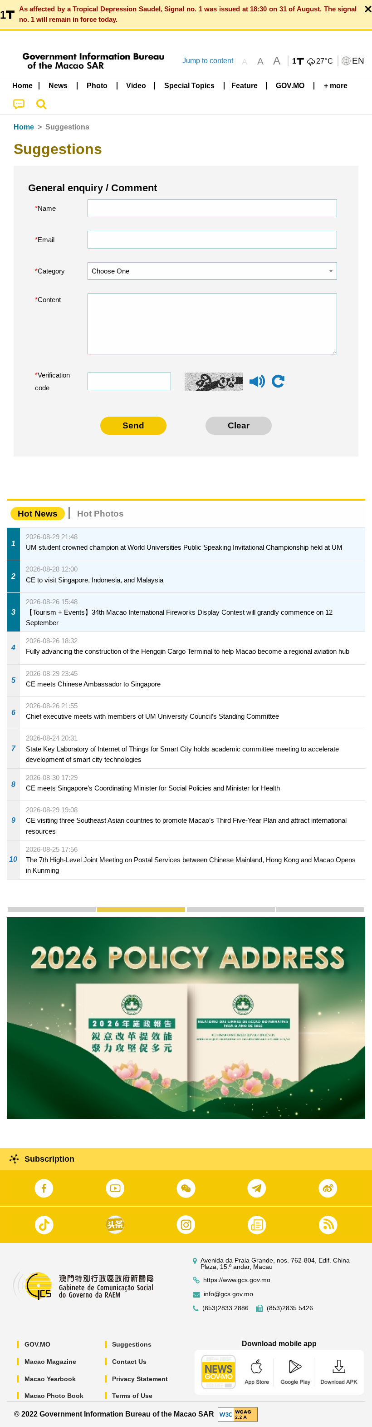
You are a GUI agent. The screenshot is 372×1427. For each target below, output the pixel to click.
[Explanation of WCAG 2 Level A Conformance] (238, 1413)
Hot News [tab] (38, 513)
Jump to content (207, 61)
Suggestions (132, 1344)
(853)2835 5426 (290, 1308)
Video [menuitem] (136, 85)
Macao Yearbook (50, 1378)
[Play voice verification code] (257, 385)
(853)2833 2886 (225, 1308)
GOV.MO (37, 1344)
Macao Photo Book (53, 1395)
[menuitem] (58, 85)
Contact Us (129, 1361)
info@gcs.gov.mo (228, 1294)
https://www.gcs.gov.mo (236, 1280)
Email (46, 240)
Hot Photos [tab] (100, 513)
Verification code (52, 381)
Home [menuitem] (22, 85)
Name (47, 208)
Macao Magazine (50, 1361)
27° (324, 61)
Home (24, 127)
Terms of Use (132, 1395)
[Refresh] (278, 381)
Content (49, 299)
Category (51, 271)
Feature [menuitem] (244, 85)
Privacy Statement (140, 1378)
